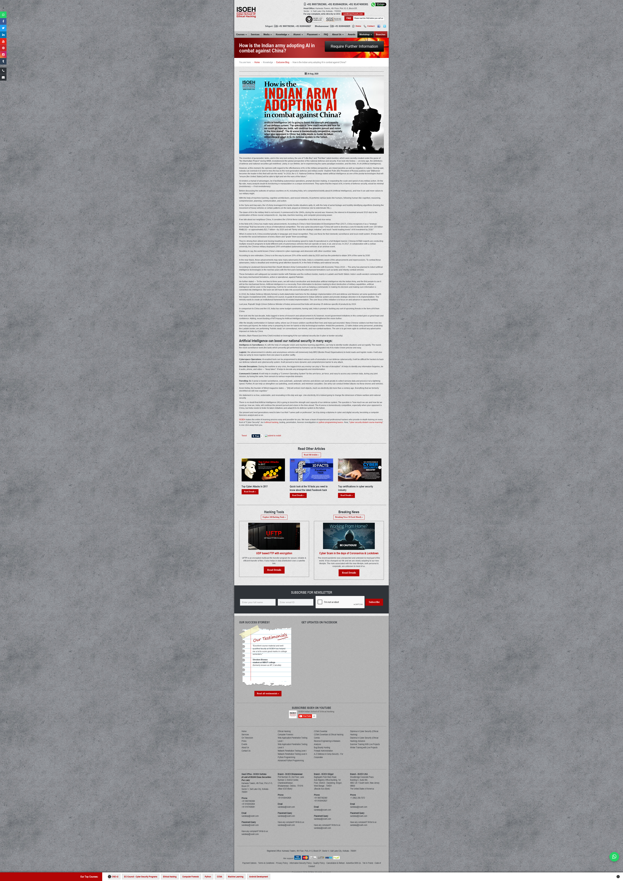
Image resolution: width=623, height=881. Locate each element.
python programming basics (331, 422)
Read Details (274, 570)
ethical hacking (271, 422)
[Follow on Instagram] (3, 54)
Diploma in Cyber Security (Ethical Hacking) (364, 733)
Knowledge (282, 34)
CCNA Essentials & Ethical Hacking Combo (328, 736)
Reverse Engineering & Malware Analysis (327, 742)
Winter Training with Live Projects (364, 747)
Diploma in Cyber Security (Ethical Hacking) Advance (364, 739)
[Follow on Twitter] (3, 28)
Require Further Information (354, 46)
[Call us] (3, 70)
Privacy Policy (282, 863)
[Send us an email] (3, 77)
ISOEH (242, 419)
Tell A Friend (367, 863)
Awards (351, 34)
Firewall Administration (323, 750)
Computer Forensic (285, 734)
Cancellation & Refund (335, 863)
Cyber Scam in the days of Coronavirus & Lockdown (349, 553)
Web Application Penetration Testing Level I (292, 739)
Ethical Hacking (284, 731)
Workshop (364, 34)
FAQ (326, 34)
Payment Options (249, 863)
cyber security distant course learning (366, 422)
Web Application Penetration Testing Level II (292, 746)
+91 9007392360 (286, 26)
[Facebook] (378, 26)
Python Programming (286, 757)
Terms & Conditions (266, 863)
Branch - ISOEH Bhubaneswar (290, 774)
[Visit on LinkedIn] (3, 34)
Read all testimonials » (268, 693)
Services (255, 34)
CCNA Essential (320, 731)
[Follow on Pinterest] (3, 48)
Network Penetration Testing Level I (292, 750)
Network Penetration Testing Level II (292, 754)
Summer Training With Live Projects (365, 744)
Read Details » (250, 495)
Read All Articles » (311, 455)
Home (358, 26)
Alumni (297, 34)
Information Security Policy (301, 863)
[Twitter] (384, 26)
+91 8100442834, (338, 4)
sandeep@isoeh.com (353, 14)
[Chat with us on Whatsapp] (614, 857)
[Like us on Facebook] (3, 21)
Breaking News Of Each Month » (349, 517)
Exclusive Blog (282, 62)
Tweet (244, 435)
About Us (337, 34)
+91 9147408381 (358, 4)
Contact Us (246, 750)
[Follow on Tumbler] (3, 61)
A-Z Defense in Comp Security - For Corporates (328, 755)
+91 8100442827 (303, 26)
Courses (240, 34)
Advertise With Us (353, 863)
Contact (371, 26)
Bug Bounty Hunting (322, 747)
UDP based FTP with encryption (274, 553)
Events (244, 744)
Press (244, 741)
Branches (380, 34)
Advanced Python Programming (291, 760)
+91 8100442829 (342, 26)
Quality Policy (319, 863)
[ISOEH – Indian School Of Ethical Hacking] (246, 12)
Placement (312, 34)
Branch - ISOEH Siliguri (324, 774)
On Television (247, 737)
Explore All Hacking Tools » (274, 517)
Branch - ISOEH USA (359, 774)
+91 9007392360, (317, 4)
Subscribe (374, 602)
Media (266, 34)
